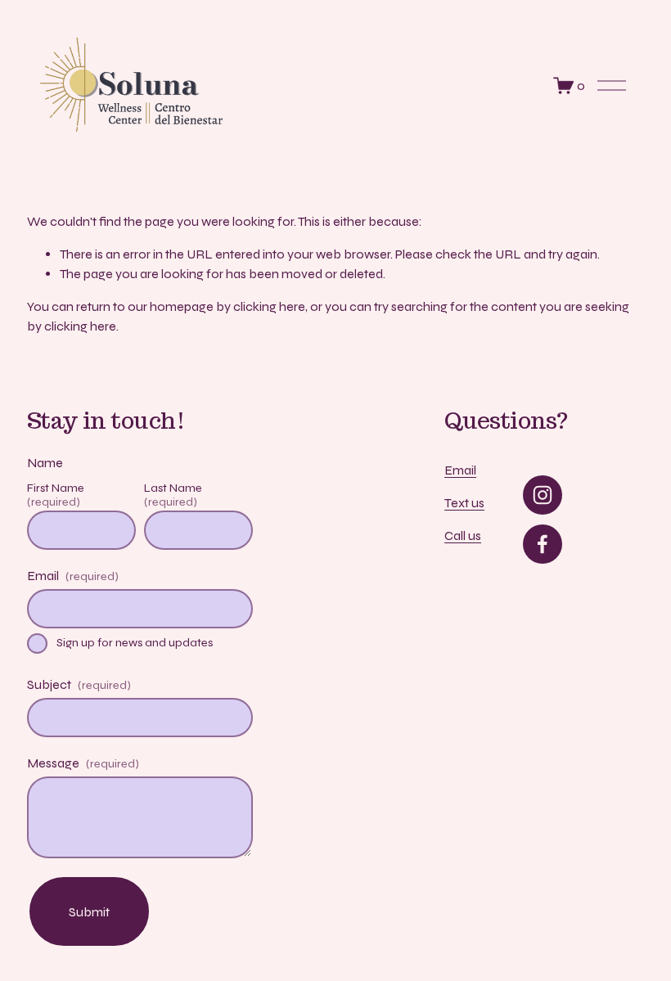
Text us (464, 503)
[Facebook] (542, 544)
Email (460, 470)
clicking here (269, 306)
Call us (462, 535)
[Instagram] (542, 495)
